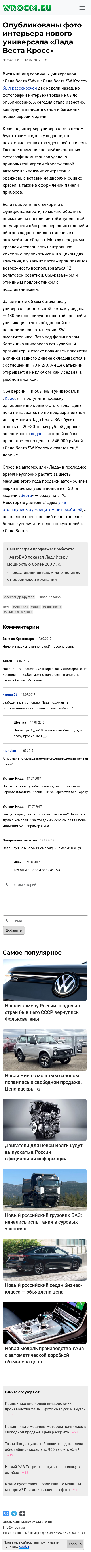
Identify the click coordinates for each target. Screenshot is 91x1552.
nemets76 (10, 695)
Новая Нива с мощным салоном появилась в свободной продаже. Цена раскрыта (43, 1082)
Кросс (11, 398)
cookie (24, 1546)
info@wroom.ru (14, 1527)
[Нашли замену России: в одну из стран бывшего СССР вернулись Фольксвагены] (45, 980)
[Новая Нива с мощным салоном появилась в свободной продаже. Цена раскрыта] (45, 1050)
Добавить (14, 930)
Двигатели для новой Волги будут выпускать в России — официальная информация (44, 1152)
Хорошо (75, 1544)
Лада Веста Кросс (18, 612)
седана (38, 433)
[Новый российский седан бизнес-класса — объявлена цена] (45, 1259)
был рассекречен (20, 88)
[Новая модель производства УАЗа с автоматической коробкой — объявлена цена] (45, 1323)
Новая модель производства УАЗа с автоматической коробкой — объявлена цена (44, 1355)
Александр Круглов (19, 597)
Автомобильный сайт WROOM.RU (27, 1522)
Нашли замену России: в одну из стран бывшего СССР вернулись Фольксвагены (42, 1012)
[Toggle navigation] (82, 8)
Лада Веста (52, 607)
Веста (26, 495)
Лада (35, 607)
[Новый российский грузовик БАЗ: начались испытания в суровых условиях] (45, 1190)
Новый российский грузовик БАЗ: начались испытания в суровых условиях (43, 1222)
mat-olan (9, 751)
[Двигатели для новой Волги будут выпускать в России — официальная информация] (45, 1120)
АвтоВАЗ (20, 607)
